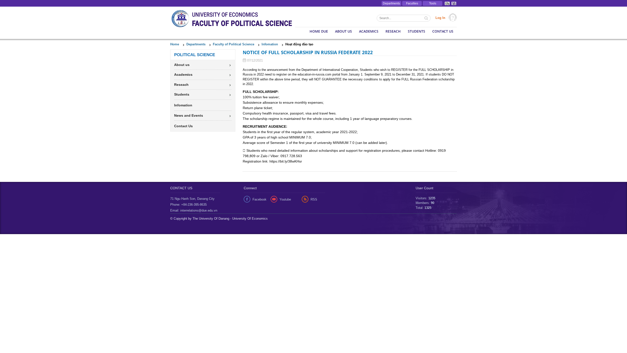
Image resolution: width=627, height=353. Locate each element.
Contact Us (442, 31)
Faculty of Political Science (233, 44)
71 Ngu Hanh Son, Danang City (192, 199)
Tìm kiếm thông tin (426, 18)
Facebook (259, 199)
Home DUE (319, 31)
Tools (432, 3)
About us (343, 31)
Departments (391, 3)
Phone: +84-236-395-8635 (188, 204)
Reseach (393, 31)
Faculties (412, 3)
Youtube (285, 199)
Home (174, 44)
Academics (368, 31)
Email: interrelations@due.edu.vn (193, 210)
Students (416, 31)
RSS (314, 199)
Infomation (270, 44)
